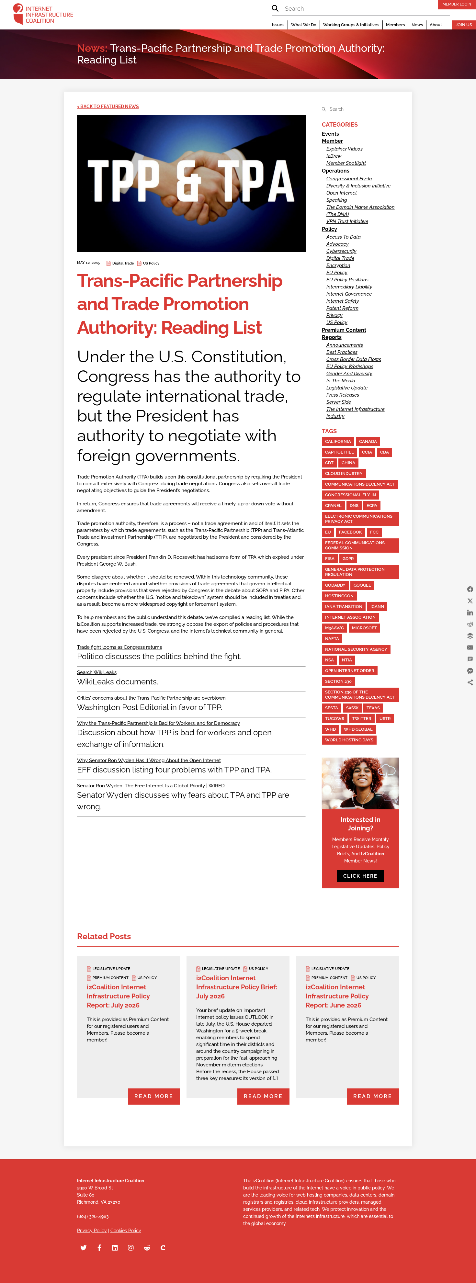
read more (154, 1096)
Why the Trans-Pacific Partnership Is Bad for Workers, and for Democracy (158, 723)
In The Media (340, 381)
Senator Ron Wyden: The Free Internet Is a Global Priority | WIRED (151, 786)
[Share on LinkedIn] (470, 612)
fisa (329, 558)
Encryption (338, 265)
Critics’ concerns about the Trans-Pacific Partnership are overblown (151, 698)
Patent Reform (342, 308)
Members (395, 24)
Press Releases (342, 395)
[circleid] (162, 1246)
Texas (373, 707)
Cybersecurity (341, 251)
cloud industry (344, 473)
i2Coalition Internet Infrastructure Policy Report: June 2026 (337, 996)
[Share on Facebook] (470, 589)
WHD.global (358, 729)
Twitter (361, 718)
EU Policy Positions (347, 280)
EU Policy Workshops (349, 366)
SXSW (352, 707)
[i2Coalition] (43, 15)
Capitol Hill (339, 452)
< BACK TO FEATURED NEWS (108, 106)
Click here (360, 876)
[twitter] (83, 1246)
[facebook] (99, 1246)
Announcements (344, 345)
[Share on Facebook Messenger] (470, 671)
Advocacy (337, 244)
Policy (329, 229)
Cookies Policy (125, 1230)
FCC (374, 532)
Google (362, 585)
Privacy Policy (92, 1230)
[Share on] (470, 694)
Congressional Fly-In (349, 179)
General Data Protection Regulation (355, 572)
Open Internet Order (349, 670)
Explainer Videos (344, 149)
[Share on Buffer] (470, 636)
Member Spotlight (346, 163)
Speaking (336, 200)
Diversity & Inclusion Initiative (358, 186)
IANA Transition (343, 606)
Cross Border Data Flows (353, 359)
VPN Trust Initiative (347, 221)
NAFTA (332, 638)
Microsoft (364, 627)
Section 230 (338, 681)
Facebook (350, 532)
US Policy (151, 263)
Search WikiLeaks (97, 672)
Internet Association (350, 617)
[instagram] (131, 1246)
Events (330, 134)
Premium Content (344, 330)
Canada (368, 441)
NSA (329, 660)
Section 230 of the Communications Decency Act (360, 695)
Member (332, 141)
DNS (354, 505)
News (417, 24)
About (436, 24)
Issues (278, 24)
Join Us (464, 24)
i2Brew (334, 156)
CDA (384, 452)
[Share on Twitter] (470, 601)
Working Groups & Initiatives (351, 24)
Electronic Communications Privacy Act (358, 519)
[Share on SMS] (470, 659)
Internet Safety (342, 301)
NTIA (347, 660)
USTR (385, 718)
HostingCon (339, 595)
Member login (457, 4)
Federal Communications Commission (355, 545)
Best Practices (341, 352)
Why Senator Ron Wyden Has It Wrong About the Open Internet (149, 760)
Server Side (338, 402)
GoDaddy (335, 585)
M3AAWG (334, 627)
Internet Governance (349, 294)
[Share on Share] (470, 682)
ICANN (377, 606)
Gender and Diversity (349, 374)
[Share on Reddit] (470, 624)
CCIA (367, 452)
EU (328, 532)
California (338, 441)
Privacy (334, 315)
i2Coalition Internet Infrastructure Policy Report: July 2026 (118, 996)
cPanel (333, 505)
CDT (329, 462)
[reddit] (147, 1246)
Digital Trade (123, 263)
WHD (330, 729)
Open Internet (341, 193)
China (348, 462)
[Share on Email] (470, 647)
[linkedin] (115, 1246)
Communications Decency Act (360, 484)
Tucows (334, 718)
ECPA (372, 505)
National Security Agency (356, 649)
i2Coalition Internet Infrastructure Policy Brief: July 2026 (236, 987)
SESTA (331, 707)
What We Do (303, 24)
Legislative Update (347, 388)
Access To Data (343, 237)
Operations (335, 171)
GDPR (348, 558)
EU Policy (336, 273)
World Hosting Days (349, 739)
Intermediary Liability (349, 287)
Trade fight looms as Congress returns (119, 647)
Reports (332, 337)
